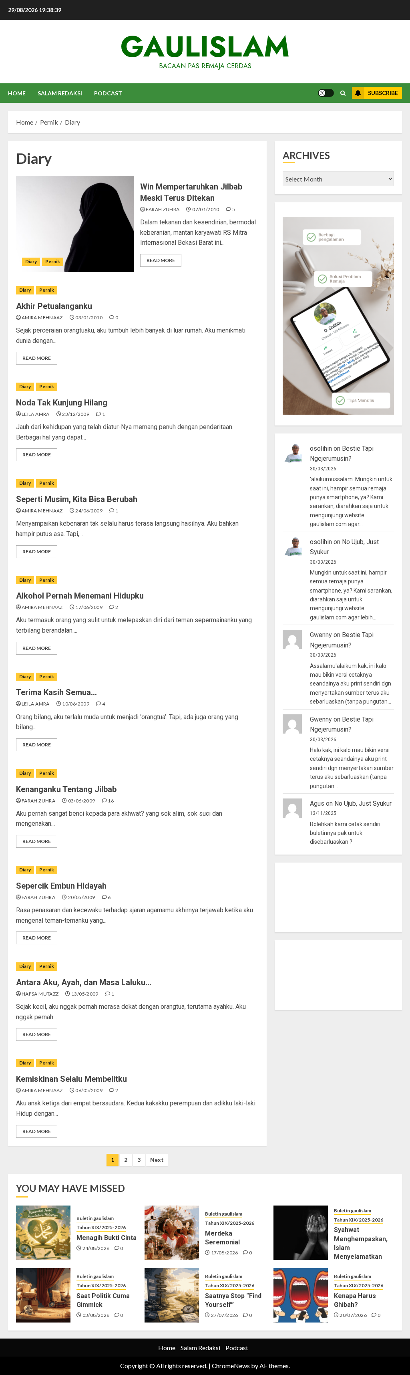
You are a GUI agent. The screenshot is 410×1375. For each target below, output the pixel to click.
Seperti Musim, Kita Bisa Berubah (76, 499)
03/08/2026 (96, 1315)
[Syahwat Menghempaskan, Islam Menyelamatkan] (300, 1233)
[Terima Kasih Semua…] (137, 677)
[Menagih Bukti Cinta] (43, 1233)
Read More (161, 260)
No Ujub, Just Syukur (363, 803)
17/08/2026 (224, 1253)
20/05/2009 (81, 897)
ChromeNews (231, 1365)
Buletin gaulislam (95, 1218)
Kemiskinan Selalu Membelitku (71, 1079)
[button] (343, 93)
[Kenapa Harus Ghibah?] (300, 1295)
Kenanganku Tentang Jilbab (66, 789)
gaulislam (205, 46)
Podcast (108, 93)
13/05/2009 (84, 994)
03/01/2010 (88, 318)
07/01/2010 (205, 209)
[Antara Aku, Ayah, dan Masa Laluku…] (137, 966)
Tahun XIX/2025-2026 (101, 1227)
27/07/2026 (224, 1315)
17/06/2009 (88, 607)
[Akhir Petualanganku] (137, 290)
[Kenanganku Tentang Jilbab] (137, 773)
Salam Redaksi (60, 93)
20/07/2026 (353, 1315)
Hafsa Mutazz (40, 994)
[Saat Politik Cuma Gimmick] (43, 1295)
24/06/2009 (88, 511)
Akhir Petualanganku (54, 306)
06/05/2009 (88, 1090)
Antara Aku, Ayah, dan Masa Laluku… (83, 982)
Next (157, 1159)
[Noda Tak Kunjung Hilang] (137, 387)
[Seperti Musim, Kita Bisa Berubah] (137, 483)
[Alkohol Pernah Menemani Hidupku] (137, 580)
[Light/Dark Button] (326, 93)
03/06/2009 (81, 801)
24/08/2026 (96, 1248)
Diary (31, 261)
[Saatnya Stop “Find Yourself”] (172, 1295)
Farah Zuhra (162, 209)
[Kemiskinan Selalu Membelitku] (137, 1063)
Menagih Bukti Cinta (106, 1238)
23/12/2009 (75, 414)
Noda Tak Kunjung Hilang (61, 402)
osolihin (321, 448)
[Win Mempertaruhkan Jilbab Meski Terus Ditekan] (75, 224)
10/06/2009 (75, 704)
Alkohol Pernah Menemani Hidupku (80, 596)
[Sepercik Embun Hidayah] (137, 870)
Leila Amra (36, 414)
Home (17, 93)
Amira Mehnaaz (42, 318)
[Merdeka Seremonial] (172, 1233)
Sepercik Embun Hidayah (61, 886)
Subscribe (383, 92)
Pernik (52, 261)
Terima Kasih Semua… (56, 692)
